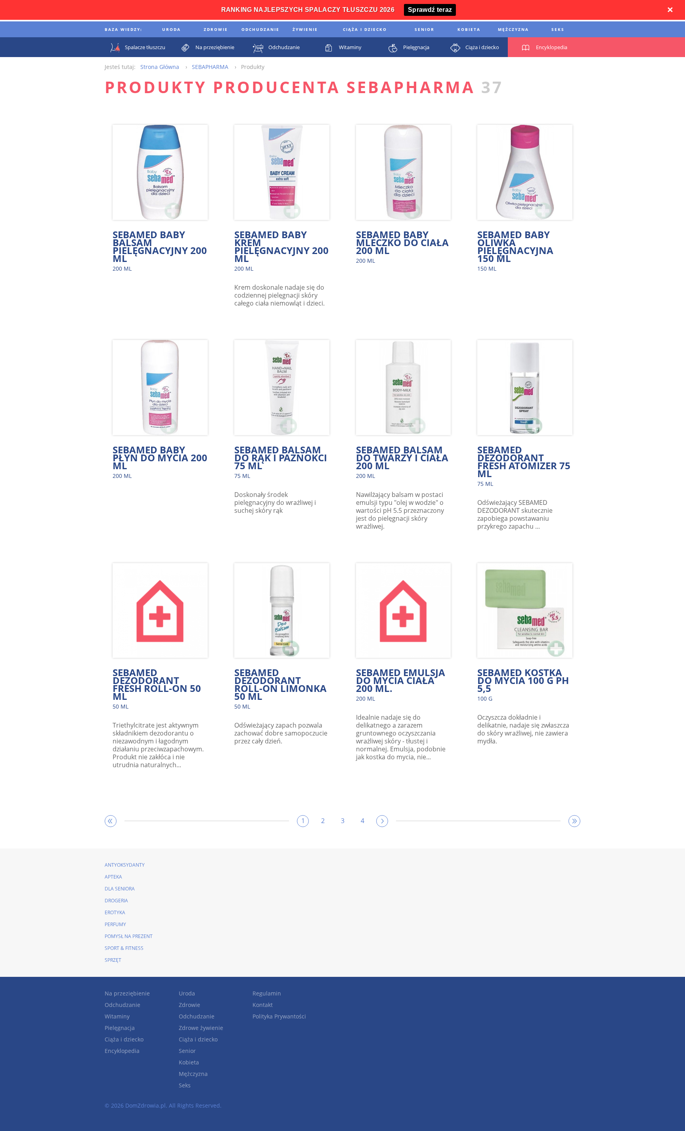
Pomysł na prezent (129, 936)
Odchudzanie (122, 1005)
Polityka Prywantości (279, 1016)
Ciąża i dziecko (124, 1039)
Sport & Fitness (124, 948)
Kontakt (263, 1005)
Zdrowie (189, 1005)
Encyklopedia (122, 1051)
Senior (187, 1051)
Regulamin (267, 993)
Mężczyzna (193, 1074)
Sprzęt (113, 960)
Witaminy (117, 1016)
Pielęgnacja (120, 1028)
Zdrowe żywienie (201, 1028)
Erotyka (115, 912)
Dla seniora (120, 888)
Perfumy (115, 924)
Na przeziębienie (127, 993)
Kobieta (189, 1062)
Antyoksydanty (125, 865)
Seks (185, 1085)
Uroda (187, 993)
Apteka (113, 876)
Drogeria (116, 900)
